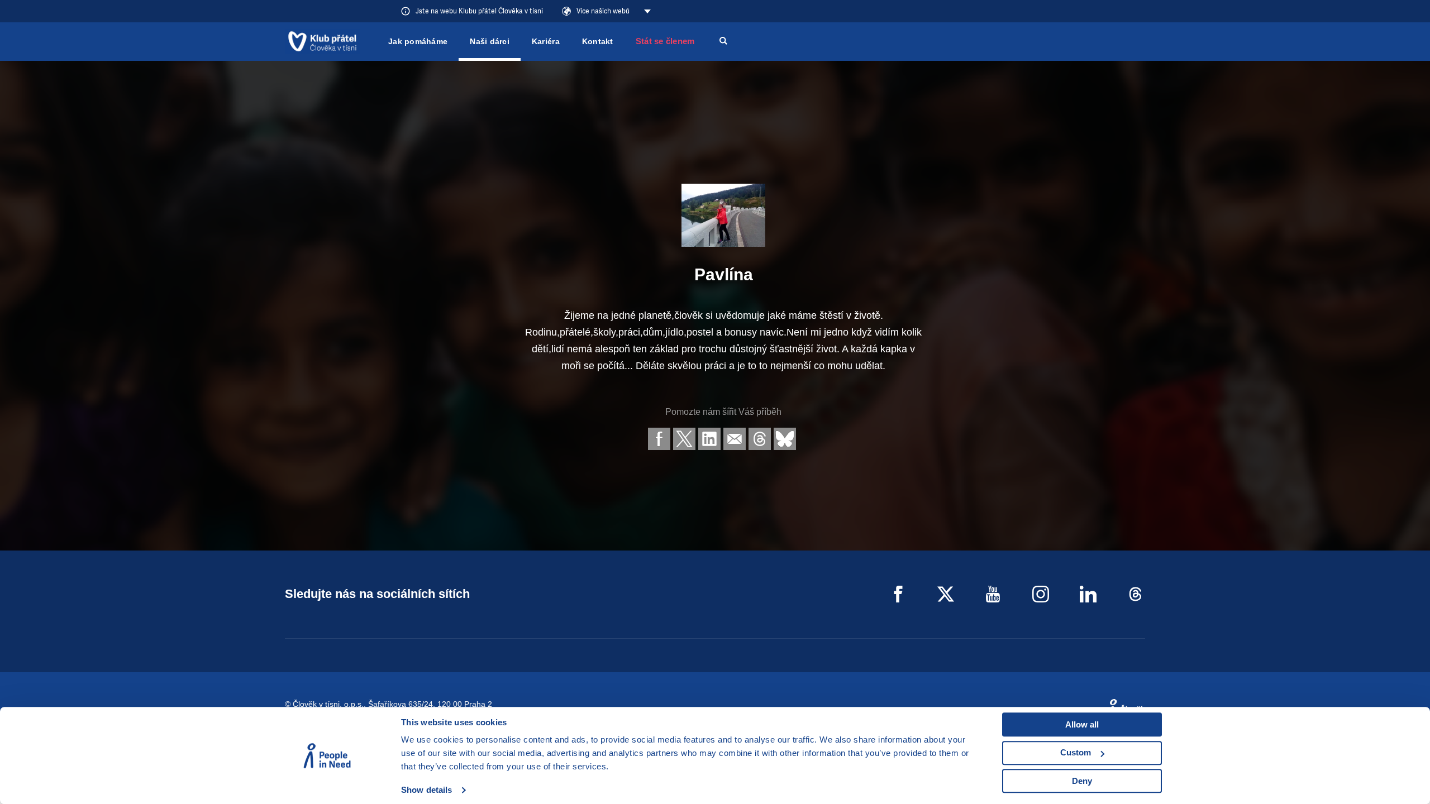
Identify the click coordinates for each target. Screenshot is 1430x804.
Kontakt (597, 41)
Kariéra (546, 41)
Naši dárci (489, 41)
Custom (1075, 752)
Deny (1082, 781)
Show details (426, 790)
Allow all (1082, 724)
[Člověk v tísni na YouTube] (993, 594)
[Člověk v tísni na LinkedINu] (1088, 594)
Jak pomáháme (417, 41)
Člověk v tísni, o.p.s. (328, 704)
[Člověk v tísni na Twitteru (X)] (945, 594)
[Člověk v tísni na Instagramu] (1040, 594)
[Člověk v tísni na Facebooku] (898, 594)
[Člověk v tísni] (322, 41)
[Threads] (1135, 594)
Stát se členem (665, 41)
